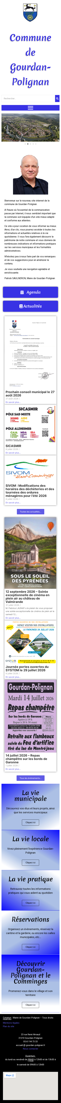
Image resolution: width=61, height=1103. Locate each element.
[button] (5, 127)
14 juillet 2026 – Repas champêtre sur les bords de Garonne (26, 759)
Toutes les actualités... (30, 511)
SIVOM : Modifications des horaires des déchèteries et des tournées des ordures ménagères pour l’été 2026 (30, 490)
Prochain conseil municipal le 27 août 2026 (30, 393)
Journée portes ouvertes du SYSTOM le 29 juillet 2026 (27, 668)
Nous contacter (30, 1048)
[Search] (57, 98)
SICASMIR (13, 446)
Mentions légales (11, 1023)
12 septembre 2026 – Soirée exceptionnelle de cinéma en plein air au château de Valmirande (27, 596)
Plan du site (8, 1026)
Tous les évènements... (31, 778)
